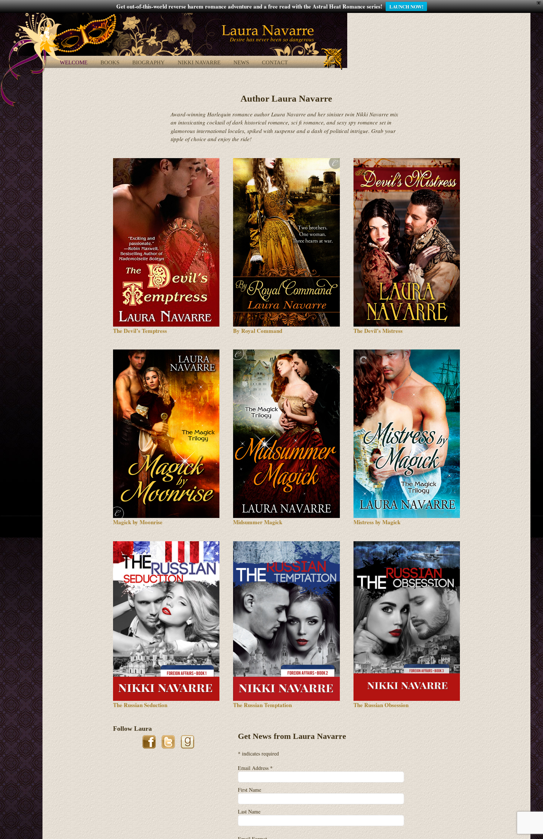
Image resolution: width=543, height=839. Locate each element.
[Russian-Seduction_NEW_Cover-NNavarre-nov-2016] (166, 544)
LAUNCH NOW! (406, 6)
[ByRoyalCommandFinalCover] (286, 160)
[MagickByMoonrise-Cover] (166, 352)
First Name (249, 789)
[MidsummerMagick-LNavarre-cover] (286, 352)
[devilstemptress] (166, 160)
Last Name (249, 811)
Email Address (255, 767)
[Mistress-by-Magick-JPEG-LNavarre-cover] (407, 352)
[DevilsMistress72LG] (407, 160)
